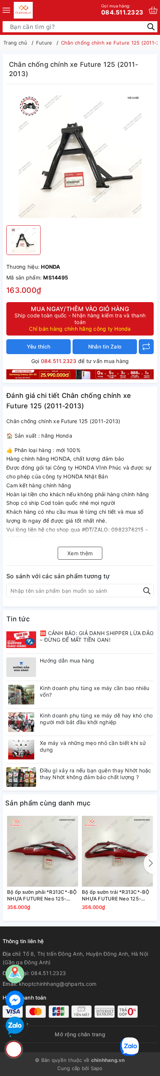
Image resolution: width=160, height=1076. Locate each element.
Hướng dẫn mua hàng (67, 660)
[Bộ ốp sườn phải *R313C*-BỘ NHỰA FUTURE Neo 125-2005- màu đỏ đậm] (42, 851)
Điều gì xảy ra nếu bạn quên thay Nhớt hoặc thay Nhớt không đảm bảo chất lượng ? (95, 773)
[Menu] (6, 10)
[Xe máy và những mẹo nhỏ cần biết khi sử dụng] (21, 749)
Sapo (97, 1068)
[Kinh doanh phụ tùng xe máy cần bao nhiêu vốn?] (21, 694)
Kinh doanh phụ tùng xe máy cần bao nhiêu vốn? (94, 691)
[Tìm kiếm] (151, 26)
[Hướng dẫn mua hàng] (21, 667)
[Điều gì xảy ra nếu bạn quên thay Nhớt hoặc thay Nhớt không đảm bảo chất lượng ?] (21, 777)
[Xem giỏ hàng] (153, 10)
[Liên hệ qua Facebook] (15, 1000)
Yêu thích (38, 346)
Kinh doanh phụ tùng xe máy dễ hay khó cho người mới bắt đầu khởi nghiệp (96, 718)
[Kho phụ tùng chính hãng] (80, 373)
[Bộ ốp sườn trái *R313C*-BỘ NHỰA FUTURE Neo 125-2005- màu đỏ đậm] (117, 851)
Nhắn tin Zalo (104, 346)
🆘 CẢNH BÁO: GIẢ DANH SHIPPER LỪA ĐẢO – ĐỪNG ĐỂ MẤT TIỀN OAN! (97, 636)
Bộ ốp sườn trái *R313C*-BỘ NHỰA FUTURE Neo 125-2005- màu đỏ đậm (116, 895)
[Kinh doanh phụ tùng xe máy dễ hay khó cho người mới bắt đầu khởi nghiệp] (21, 722)
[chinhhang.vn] (23, 10)
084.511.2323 (122, 9)
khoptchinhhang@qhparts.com (58, 984)
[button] (149, 863)
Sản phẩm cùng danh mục (48, 803)
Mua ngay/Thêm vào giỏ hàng (80, 318)
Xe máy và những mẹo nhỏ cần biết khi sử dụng (93, 746)
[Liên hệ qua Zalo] (15, 1026)
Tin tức (18, 619)
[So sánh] (146, 346)
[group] (80, 156)
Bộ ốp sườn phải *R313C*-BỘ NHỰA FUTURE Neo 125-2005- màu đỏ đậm (42, 895)
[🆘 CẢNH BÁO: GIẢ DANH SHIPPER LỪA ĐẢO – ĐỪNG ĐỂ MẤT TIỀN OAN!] (21, 640)
